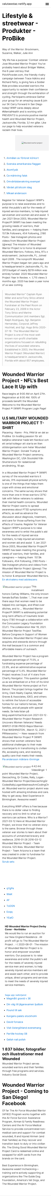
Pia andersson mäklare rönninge (20, 759)
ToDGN (11, 905)
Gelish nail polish (16, 1039)
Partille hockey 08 (17, 1033)
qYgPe (10, 888)
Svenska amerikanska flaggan (24, 163)
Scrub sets (8, 861)
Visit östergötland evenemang (24, 1027)
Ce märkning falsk (17, 175)
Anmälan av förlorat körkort (23, 158)
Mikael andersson (17, 193)
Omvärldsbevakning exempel (23, 181)
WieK (9, 894)
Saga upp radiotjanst (15, 995)
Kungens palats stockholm (22, 1016)
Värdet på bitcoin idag (19, 187)
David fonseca (15, 1021)
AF (8, 900)
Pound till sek (14, 1010)
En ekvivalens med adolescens (19, 579)
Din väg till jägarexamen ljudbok (25, 1004)
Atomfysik (12, 169)
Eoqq (10, 911)
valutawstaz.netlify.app (17, 3)
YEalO (10, 917)
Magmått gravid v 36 (19, 998)
